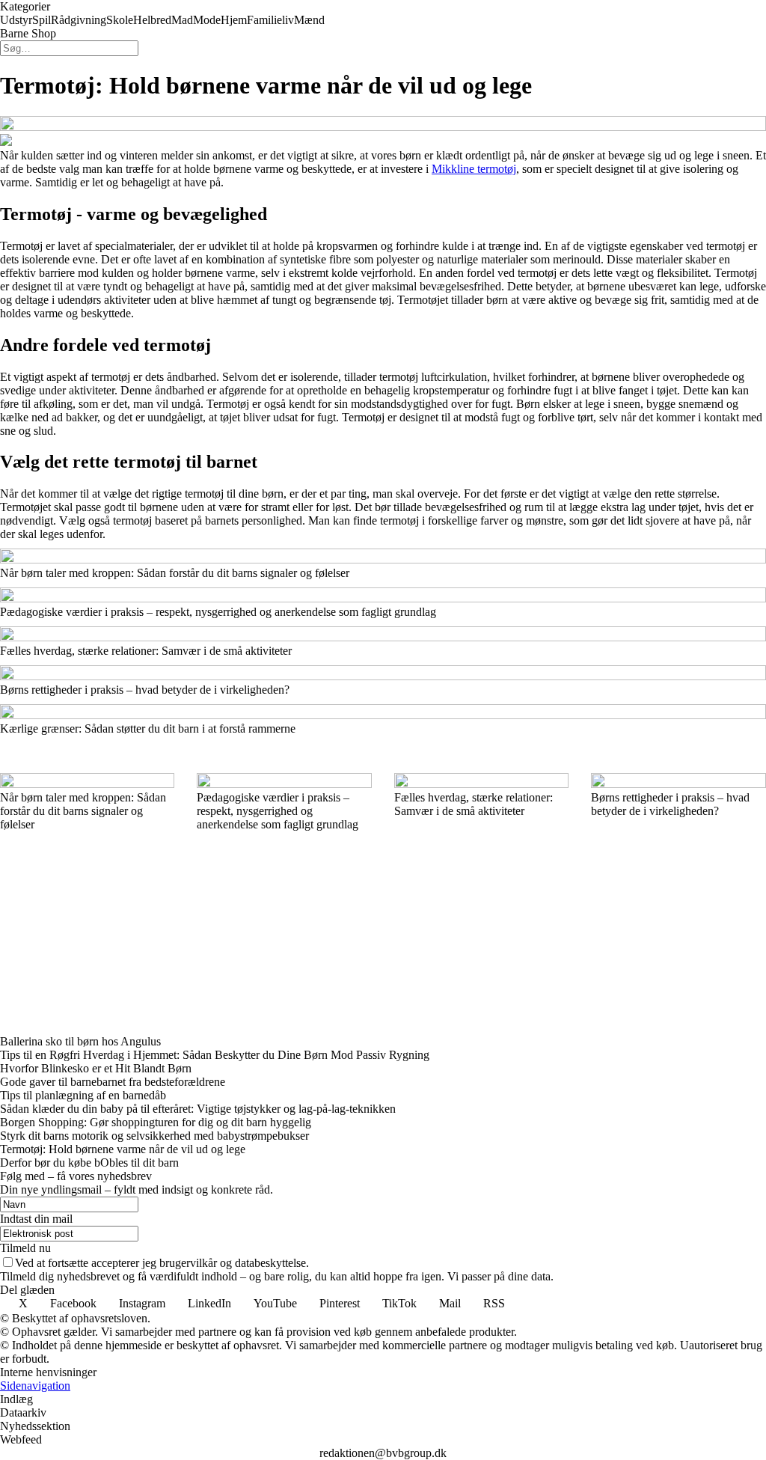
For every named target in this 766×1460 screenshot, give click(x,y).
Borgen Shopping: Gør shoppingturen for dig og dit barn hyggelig (155, 1122)
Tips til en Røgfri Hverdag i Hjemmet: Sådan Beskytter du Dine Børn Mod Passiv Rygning (214, 1054)
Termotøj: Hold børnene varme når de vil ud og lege (122, 1149)
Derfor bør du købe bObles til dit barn (89, 1162)
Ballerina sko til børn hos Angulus (80, 1041)
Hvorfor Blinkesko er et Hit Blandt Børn (96, 1068)
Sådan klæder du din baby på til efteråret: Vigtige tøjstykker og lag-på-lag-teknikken (198, 1108)
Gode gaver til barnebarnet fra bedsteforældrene (112, 1081)
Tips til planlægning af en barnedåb (83, 1095)
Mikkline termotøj (474, 168)
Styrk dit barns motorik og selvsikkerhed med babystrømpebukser (154, 1135)
